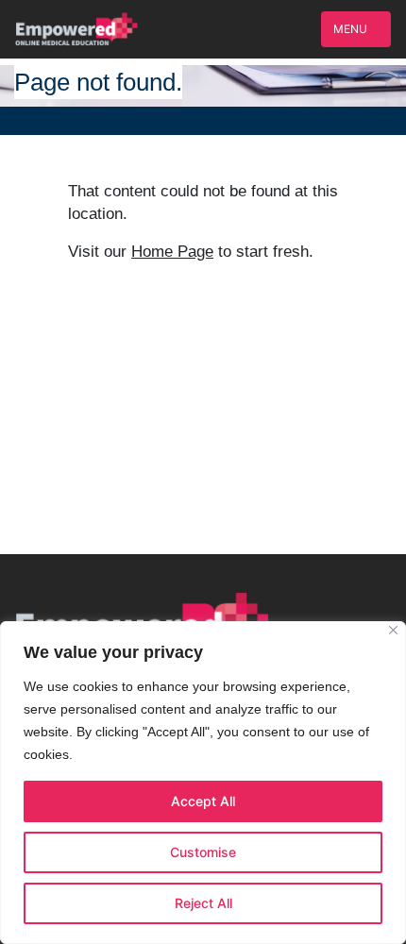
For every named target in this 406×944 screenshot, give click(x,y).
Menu (351, 29)
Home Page (172, 252)
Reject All (203, 903)
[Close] (393, 630)
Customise (203, 852)
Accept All (203, 801)
